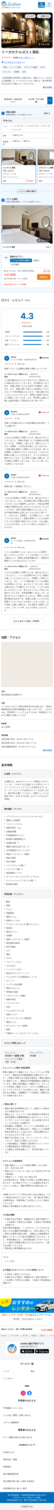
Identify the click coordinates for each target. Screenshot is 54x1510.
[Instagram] (24, 1393)
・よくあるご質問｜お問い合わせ (15, 1415)
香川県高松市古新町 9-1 (14, 62)
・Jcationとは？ (8, 1452)
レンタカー (8, 1378)
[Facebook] (30, 1393)
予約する (44, 277)
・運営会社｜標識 (9, 1459)
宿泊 (32, 1371)
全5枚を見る (45, 240)
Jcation (4, 1335)
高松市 (42, 1335)
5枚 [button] (32, 162)
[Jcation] (11, 4)
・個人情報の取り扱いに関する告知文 (17, 1481)
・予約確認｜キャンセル (12, 1407)
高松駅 (33, 1335)
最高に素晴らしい (26, 57)
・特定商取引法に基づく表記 (14, 1488)
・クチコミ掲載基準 (10, 1422)
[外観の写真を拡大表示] (27, 30)
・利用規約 (6, 1466)
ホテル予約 (14, 1335)
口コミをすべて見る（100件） (27, 621)
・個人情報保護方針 (10, 1473)
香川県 (25, 1335)
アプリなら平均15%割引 (20, 260)
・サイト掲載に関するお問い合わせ (16, 1437)
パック (6, 1371)
